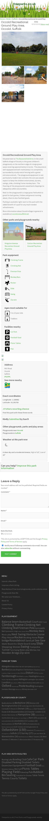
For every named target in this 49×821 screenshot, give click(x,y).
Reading (30, 685)
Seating (11, 775)
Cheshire (39, 706)
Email (3, 521)
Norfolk (20, 723)
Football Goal (15, 337)
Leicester (41, 679)
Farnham (19, 676)
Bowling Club (19, 759)
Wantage (12, 689)
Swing (12, 294)
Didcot (29, 672)
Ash (20, 667)
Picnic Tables (15, 343)
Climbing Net (15, 266)
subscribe (8, 548)
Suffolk (14, 19)
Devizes (23, 673)
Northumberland (7, 727)
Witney (24, 689)
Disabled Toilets (30, 762)
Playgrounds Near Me (10, 593)
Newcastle (36, 683)
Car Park (13, 332)
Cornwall (6, 709)
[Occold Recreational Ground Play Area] (24, 48)
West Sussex (36, 736)
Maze (27, 631)
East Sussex (39, 709)
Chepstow (37, 670)
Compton (42, 670)
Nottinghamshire (32, 727)
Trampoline (35, 647)
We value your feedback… (12, 597)
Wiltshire (15, 739)
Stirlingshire (6, 733)
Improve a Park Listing (10, 585)
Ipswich (16, 679)
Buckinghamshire (11, 705)
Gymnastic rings (11, 631)
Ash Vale (24, 667)
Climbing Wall (10, 628)
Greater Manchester (9, 715)
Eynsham (41, 673)
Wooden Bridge (10, 653)
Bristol (34, 703)
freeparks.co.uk (24, 4)
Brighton (19, 670)
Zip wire (13, 300)
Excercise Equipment (13, 765)
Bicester (13, 670)
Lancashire (41, 718)
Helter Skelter (21, 631)
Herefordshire (39, 715)
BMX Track (43, 622)
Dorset (23, 708)
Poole (22, 686)
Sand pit (29, 640)
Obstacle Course (35, 634)
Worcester (31, 689)
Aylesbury (30, 667)
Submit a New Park (9, 581)
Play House (8, 637)
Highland (17, 718)
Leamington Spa (33, 679)
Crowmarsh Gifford (15, 673)
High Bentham (9, 679)
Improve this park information (18, 467)
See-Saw (40, 640)
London (6, 682)
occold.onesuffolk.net (20, 214)
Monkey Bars (15, 277)
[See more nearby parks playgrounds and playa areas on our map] (7, 385)
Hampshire (26, 714)
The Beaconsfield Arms (25, 159)
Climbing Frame (16, 260)
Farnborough (9, 676)
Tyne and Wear (39, 733)
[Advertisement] (24, 126)
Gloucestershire (19, 711)
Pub (12, 349)
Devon (14, 709)
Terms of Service (15, 541)
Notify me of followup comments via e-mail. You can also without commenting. (24, 546)
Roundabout (17, 640)
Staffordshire (40, 730)
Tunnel (6, 649)
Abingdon (6, 666)
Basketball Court (28, 621)
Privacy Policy (7, 608)
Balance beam (10, 621)
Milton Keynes (22, 683)
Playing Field (11, 772)
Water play (24, 650)
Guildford (26, 676)
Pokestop (24, 772)
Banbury (6, 669)
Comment (5, 492)
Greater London (36, 712)
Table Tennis (38, 775)
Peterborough (15, 686)
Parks (8, 19)
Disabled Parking (11, 762)
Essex (6, 711)
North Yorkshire (19, 727)
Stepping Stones (11, 646)
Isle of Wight (24, 718)
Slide (12, 288)
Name (4, 510)
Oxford (6, 686)
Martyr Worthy (14, 683)
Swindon (5, 689)
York (35, 689)
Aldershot (15, 666)
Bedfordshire (8, 703)
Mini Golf (18, 769)
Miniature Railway (8, 769)
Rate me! (44, 24)
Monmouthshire (8, 724)
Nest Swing (19, 634)
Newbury (29, 683)
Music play (6, 634)
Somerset (31, 730)
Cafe (29, 759)
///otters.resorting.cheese (16, 409)
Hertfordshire (7, 718)
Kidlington (23, 679)
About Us (5, 600)
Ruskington (38, 686)
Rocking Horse (30, 637)
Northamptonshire (32, 724)
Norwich (41, 683)
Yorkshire (38, 739)
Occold (20, 430)
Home (2, 19)
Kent (33, 717)
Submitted (14, 419)
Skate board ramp (26, 643)
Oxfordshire (14, 730)
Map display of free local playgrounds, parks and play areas (24, 589)
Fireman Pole (15, 271)
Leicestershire (7, 721)
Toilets (22, 778)
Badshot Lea (37, 666)
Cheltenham (28, 670)
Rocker (13, 283)
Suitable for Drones (24, 775)
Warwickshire (10, 736)
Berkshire (22, 702)
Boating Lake (7, 759)
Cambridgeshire (28, 706)
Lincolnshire (21, 721)
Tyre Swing (14, 650)
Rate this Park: (6, 531)
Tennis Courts (10, 778)
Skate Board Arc (9, 643)
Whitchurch (19, 689)
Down (31, 709)
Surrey (27, 733)
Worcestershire (26, 739)
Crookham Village (6, 673)
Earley (35, 673)
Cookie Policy (7, 604)
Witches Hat (35, 650)
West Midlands (23, 737)
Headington (34, 676)
